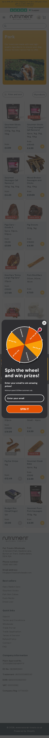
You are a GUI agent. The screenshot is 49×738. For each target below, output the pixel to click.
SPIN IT (24, 409)
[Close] (44, 323)
